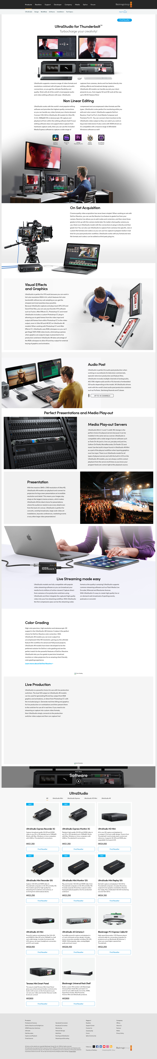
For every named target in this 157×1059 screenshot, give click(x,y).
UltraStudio (28, 12)
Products (28, 4)
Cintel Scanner (29, 1038)
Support (48, 4)
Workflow (44, 12)
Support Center (90, 1025)
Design (36, 12)
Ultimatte (27, 1030)
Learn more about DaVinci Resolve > (39, 663)
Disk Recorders (29, 1033)
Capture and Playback (31, 1036)
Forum (93, 4)
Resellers (38, 4)
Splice (85, 4)
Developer (58, 4)
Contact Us (89, 1028)
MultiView (58, 1033)
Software (52, 12)
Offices (118, 1023)
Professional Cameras (31, 1023)
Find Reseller (125, 20)
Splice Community (91, 1036)
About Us (119, 1025)
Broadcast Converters (61, 1025)
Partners (118, 1028)
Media (77, 4)
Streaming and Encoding (62, 1038)
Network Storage (60, 1030)
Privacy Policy (120, 1033)
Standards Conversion (62, 1023)
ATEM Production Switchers (32, 1028)
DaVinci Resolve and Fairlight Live (34, 1025)
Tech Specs (69, 12)
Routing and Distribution (62, 1036)
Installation (60, 12)
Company (68, 4)
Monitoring (59, 1028)
